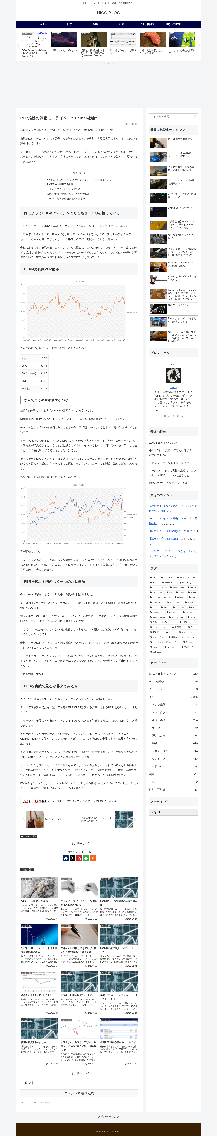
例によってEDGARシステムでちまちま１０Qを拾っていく (80, 179)
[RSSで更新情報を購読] (93, 858)
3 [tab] (112, 63)
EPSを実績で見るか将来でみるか (67, 198)
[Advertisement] (108, 85)
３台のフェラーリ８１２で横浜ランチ (171, 462)
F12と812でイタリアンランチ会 (168, 483)
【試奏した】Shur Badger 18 (166, 531)
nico (173, 387)
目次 (75, 172)
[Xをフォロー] (72, 858)
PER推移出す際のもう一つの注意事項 (69, 194)
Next (199, 45)
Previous (18, 45)
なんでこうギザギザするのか (67, 189)
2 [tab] (108, 63)
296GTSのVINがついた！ (164, 442)
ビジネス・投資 (30, 836)
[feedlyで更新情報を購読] (86, 858)
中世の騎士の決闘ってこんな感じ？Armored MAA (170, 453)
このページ (27, 225)
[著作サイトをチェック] (66, 858)
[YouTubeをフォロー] (79, 858)
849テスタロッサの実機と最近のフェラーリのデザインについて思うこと (172, 473)
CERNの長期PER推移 (61, 184)
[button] (195, 116)
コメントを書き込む (79, 1093)
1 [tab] (104, 63)
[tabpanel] (35, 45)
